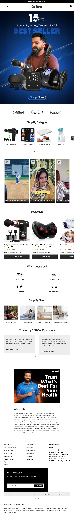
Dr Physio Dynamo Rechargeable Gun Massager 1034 (16, 246)
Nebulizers (29, 456)
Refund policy (8, 453)
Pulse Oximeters (62, 510)
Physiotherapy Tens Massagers (35, 510)
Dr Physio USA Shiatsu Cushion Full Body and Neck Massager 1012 (43, 246)
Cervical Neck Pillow (51, 508)
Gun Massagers (20, 510)
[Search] (8, 7)
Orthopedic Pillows (31, 450)
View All (35, 151)
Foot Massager (39, 508)
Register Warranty (9, 459)
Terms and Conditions (10, 447)
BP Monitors (30, 453)
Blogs (5, 462)
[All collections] (20, 508)
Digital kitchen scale (27, 508)
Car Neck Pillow (62, 508)
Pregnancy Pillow (51, 510)
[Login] (65, 6)
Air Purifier (14, 512)
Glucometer (29, 459)
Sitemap (6, 464)
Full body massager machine (12, 508)
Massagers (29, 447)
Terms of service (8, 450)
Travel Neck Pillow (9, 510)
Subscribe (38, 485)
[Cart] (69, 7)
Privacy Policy (8, 456)
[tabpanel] (19, 344)
